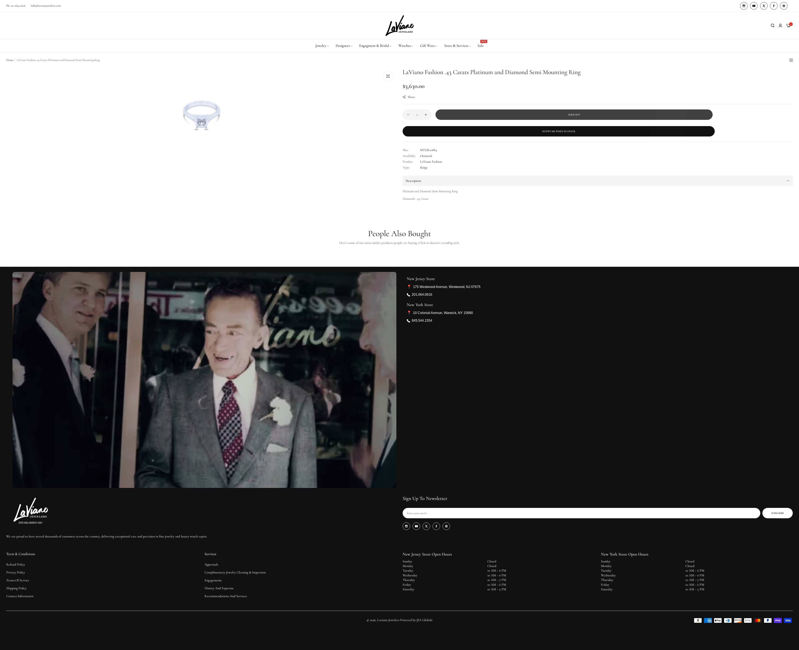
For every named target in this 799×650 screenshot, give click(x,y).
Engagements (213, 580)
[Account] (780, 26)
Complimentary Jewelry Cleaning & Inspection (235, 572)
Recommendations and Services (226, 596)
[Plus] (425, 114)
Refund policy (15, 564)
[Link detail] (744, 6)
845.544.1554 (422, 321)
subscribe (777, 513)
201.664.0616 (422, 294)
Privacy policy (15, 572)
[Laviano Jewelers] (399, 25)
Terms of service (17, 580)
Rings (423, 167)
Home (10, 60)
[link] (322, 45)
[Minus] (408, 114)
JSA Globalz (424, 620)
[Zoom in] (388, 76)
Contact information (19, 596)
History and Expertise (219, 588)
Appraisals (211, 564)
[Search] (772, 26)
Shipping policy (16, 588)
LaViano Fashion (431, 162)
